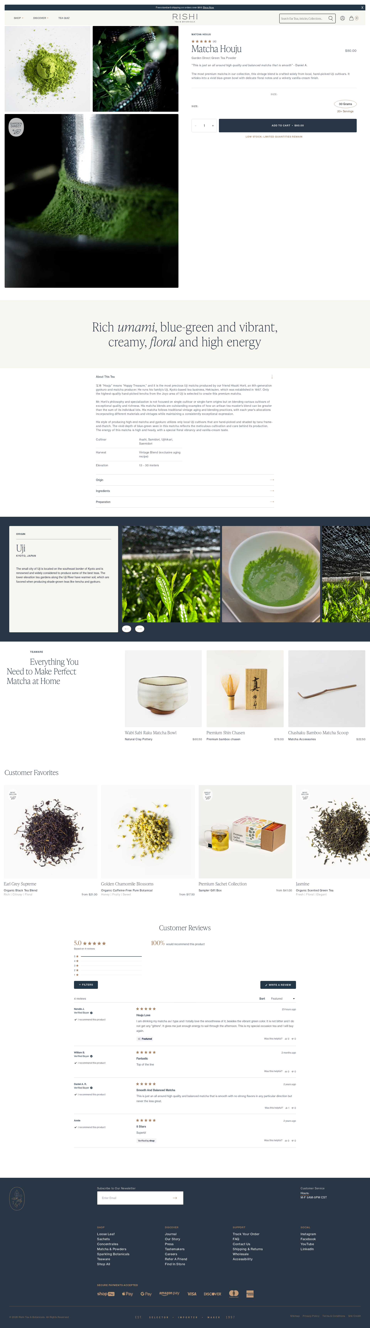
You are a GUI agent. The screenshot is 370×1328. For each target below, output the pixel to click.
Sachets (103, 1239)
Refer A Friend (176, 1259)
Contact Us (241, 1244)
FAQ (236, 1239)
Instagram (308, 1234)
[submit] (175, 1198)
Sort (262, 998)
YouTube (307, 1244)
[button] (126, 628)
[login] (342, 18)
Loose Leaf (106, 1234)
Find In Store (175, 1264)
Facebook (308, 1239)
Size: (274, 94)
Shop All (103, 1264)
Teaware (103, 1259)
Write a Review (282, 986)
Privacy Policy (311, 1316)
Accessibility (242, 1259)
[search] (330, 18)
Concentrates (107, 1244)
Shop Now (208, 7)
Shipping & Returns (248, 1249)
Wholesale (241, 1254)
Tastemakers (175, 1249)
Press (169, 1244)
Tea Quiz (64, 18)
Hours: (305, 1193)
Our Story (172, 1239)
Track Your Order (246, 1234)
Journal (171, 1234)
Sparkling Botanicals (113, 1254)
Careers (171, 1254)
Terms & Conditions (333, 1316)
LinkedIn (307, 1249)
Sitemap (295, 1316)
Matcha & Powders (111, 1249)
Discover (39, 18)
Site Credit (354, 1316)
